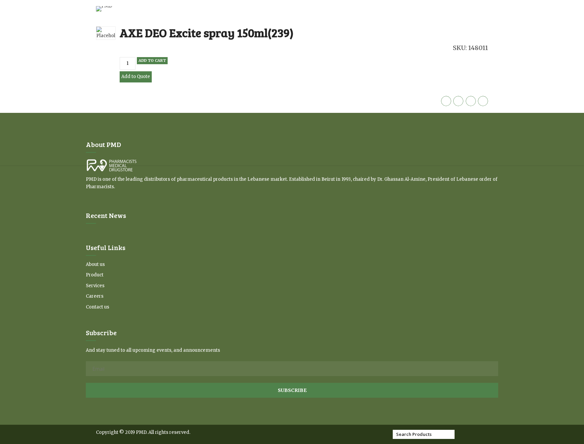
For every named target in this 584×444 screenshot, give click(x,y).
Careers (94, 296)
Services (95, 286)
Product (94, 275)
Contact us (97, 307)
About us (95, 264)
